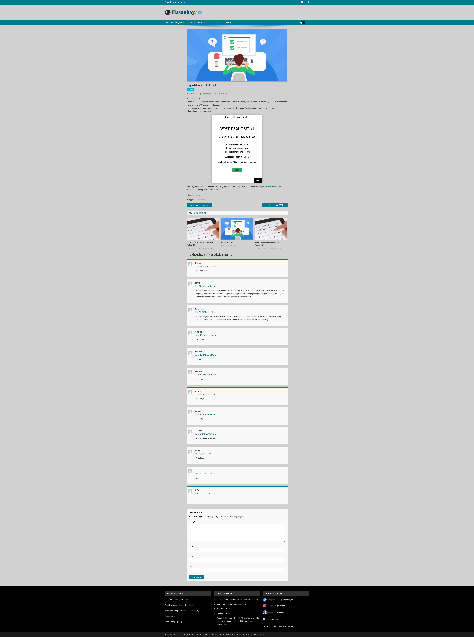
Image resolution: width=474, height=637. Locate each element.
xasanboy (280, 612)
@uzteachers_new (287, 600)
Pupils (190, 23)
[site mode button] (302, 22)
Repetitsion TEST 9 (224, 613)
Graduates (218, 23)
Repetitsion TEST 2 (276, 205)
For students (203, 23)
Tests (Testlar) (170, 616)
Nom (191, 546)
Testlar (190, 90)
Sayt (191, 566)
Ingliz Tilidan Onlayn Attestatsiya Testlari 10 (200, 243)
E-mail (191, 556)
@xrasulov (280, 606)
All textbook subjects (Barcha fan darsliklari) (182, 611)
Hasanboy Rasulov (209, 94)
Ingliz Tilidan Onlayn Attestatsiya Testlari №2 (268, 243)
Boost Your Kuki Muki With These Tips (231, 604)
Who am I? (230, 23)
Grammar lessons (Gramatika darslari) (180, 600)
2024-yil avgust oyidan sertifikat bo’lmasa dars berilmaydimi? (201, 205)
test (210, 200)
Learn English (176, 23)
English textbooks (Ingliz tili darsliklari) (179, 605)
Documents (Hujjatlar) (173, 622)
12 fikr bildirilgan (227, 94)
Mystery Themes (262, 634)
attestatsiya (200, 200)
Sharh (192, 522)
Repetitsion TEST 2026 (226, 609)
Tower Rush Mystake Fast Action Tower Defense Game (238, 600)
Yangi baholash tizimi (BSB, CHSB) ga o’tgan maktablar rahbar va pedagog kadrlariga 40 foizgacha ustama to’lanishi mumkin (238, 621)
